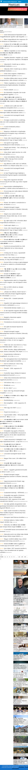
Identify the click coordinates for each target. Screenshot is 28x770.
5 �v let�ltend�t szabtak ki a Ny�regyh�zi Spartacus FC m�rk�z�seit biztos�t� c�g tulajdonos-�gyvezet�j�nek (13, 99)
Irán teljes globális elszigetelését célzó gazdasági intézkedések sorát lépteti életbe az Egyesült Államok (13, 506)
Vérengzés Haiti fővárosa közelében (14, 517)
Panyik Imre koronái (9, 412)
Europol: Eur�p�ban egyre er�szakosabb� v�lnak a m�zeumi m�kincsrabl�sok (11, 275)
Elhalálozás (7, 385)
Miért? (19, 1)
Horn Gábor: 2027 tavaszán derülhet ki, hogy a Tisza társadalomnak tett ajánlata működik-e (13, 550)
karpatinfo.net (3, 87)
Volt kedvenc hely (9, 382)
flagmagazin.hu (16, 400)
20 (22, 557)
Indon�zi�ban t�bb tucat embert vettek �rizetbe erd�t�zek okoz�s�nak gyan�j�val (14, 421)
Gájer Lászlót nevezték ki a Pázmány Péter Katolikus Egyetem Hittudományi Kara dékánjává (12, 512)
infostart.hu (19, 75)
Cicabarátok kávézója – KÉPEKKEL (14, 492)
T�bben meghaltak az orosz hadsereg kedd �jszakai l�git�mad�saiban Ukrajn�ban (13, 52)
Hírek (1, 30)
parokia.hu (19, 407)
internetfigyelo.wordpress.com (20, 501)
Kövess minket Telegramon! (10, 1)
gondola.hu (15, 89)
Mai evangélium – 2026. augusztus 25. (15, 403)
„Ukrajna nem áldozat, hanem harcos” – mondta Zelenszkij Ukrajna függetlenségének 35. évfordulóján (13, 293)
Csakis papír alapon (9, 225)
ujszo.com (2, 61)
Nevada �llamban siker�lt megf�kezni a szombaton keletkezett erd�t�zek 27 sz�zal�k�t (13, 241)
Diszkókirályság (8, 400)
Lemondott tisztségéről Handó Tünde (14, 453)
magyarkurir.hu (3, 177)
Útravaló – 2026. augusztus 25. (13, 368)
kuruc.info (6, 48)
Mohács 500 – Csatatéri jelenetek (13, 298)
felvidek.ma (19, 41)
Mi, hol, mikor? (8, 388)
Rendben (21, 767)
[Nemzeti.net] (14, 5)
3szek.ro (23, 308)
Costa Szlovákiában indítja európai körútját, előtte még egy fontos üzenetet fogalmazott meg (12, 159)
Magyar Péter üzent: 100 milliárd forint (15, 458)
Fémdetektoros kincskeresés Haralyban (15, 322)
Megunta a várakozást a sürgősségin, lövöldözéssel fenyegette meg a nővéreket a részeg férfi (13, 133)
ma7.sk (26, 36)
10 (19, 557)
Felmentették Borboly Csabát (12, 308)
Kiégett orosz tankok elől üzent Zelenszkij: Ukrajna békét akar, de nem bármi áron (13, 216)
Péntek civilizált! (8, 89)
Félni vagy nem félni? (10, 407)
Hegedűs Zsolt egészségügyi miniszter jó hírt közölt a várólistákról (11, 26)
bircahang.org (17, 382)
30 (25, 557)
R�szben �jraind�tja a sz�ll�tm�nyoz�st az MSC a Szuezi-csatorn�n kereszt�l (11, 234)
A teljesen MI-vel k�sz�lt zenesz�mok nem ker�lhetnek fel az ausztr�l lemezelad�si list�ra (14, 46)
